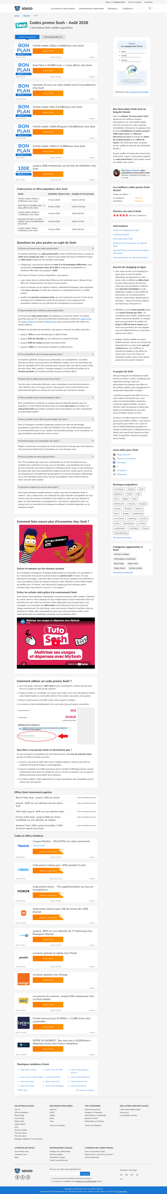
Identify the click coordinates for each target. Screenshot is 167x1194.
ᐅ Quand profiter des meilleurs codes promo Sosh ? (41, 310)
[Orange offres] (24, 979)
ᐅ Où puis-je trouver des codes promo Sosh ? (38, 248)
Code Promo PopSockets (80, 1077)
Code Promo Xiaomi (78, 1086)
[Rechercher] (150, 8)
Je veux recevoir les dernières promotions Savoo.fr (72, 1178)
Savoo (16, 15)
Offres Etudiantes (21, 1112)
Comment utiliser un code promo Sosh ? (130, 257)
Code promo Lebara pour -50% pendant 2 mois (59, 865)
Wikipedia (122, 474)
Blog (16, 1157)
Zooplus (126, 513)
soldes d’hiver (27, 321)
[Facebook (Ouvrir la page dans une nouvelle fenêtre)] (17, 1177)
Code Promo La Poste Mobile (31, 1077)
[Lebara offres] (24, 870)
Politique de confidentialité (60, 1151)
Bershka (128, 509)
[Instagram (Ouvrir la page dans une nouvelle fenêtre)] (28, 1177)
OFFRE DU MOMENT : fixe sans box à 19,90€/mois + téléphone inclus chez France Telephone (62, 1042)
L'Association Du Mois (128, 1115)
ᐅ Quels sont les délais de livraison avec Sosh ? (39, 379)
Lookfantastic (119, 528)
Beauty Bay (128, 523)
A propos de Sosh (121, 234)
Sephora (131, 489)
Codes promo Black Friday (130, 1109)
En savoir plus (121, 1191)
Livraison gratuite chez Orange (50, 974)
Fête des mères (21, 1133)
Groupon (142, 504)
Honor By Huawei (27, 1081)
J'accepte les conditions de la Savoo (77, 1181)
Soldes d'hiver (119, 568)
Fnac (116, 499)
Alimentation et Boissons (94, 1121)
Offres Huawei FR (52, 1081)
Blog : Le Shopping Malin (115, 2)
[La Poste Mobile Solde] (24, 1001)
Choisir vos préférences (59, 1160)
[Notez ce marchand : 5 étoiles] (126, 215)
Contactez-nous (21, 1154)
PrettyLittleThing (120, 533)
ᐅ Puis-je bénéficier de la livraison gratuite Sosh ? (40, 354)
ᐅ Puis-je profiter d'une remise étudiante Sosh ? (39, 397)
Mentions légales (56, 1154)
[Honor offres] (24, 891)
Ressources (124, 1112)
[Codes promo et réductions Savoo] (23, 9)
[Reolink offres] (24, 846)
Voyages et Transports (93, 1112)
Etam (116, 513)
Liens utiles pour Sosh (123, 238)
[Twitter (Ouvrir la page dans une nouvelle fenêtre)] (23, 1177)
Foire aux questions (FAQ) (95, 1151)
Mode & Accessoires (93, 1109)
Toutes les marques (57, 1125)
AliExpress (118, 494)
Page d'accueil (123, 454)
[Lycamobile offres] (24, 1023)
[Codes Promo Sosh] (21, 25)
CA (121, 1179)
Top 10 (17, 1109)
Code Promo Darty (27, 1086)
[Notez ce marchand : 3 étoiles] (120, 215)
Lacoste (117, 509)
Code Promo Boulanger (54, 1086)
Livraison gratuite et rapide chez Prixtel (55, 953)
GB (126, 1175)
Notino (116, 523)
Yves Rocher (119, 518)
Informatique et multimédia (124, 559)
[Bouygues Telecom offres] (24, 935)
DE (132, 1175)
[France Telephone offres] (24, 1045)
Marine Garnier (132, 170)
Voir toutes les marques (122, 537)
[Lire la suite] (149, 549)
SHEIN (129, 494)
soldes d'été (85, 318)
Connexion (148, 2)
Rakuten (139, 509)
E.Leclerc (143, 518)
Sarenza (131, 504)
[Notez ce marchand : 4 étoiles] (123, 215)
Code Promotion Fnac (79, 1081)
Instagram (122, 470)
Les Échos (141, 523)
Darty (134, 499)
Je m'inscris (85, 1174)
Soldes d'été (133, 563)
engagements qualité (139, 92)
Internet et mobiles (121, 554)
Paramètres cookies (57, 1157)
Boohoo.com (119, 504)
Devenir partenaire (92, 1157)
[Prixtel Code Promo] (24, 958)
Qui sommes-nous (22, 1151)
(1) (53, 37)
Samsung (132, 518)
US (121, 1175)
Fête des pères (20, 1136)
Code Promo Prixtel (52, 1077)
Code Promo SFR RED (54, 1070)
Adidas (125, 499)
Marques (26, 15)
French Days (19, 1118)
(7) (27, 37)
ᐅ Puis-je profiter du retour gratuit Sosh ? (36, 456)
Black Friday (119, 563)
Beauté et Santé (91, 1118)
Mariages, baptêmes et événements (29, 1139)
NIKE (138, 494)
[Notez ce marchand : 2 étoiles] (117, 215)
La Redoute (118, 489)
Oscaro (145, 528)
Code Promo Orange (28, 1070)
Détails (92, 57)
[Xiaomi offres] (24, 913)
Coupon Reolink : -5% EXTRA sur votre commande (61, 841)
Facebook (121, 462)
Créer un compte (134, 2)
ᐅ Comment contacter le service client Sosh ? (38, 487)
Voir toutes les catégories (123, 572)
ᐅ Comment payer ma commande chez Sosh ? (39, 441)
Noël (16, 1127)
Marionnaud (138, 513)
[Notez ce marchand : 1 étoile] (114, 215)
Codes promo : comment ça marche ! (99, 1154)
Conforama (133, 528)
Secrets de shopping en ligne (126, 230)
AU (137, 1175)
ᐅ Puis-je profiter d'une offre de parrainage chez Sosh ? (43, 419)
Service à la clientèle (126, 458)
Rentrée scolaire (135, 568)
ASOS (141, 489)
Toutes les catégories (93, 1125)
